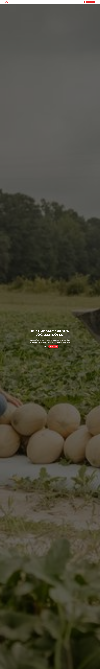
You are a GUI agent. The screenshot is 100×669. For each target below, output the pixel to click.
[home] (7, 2)
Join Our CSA (53, 346)
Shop (44, 346)
